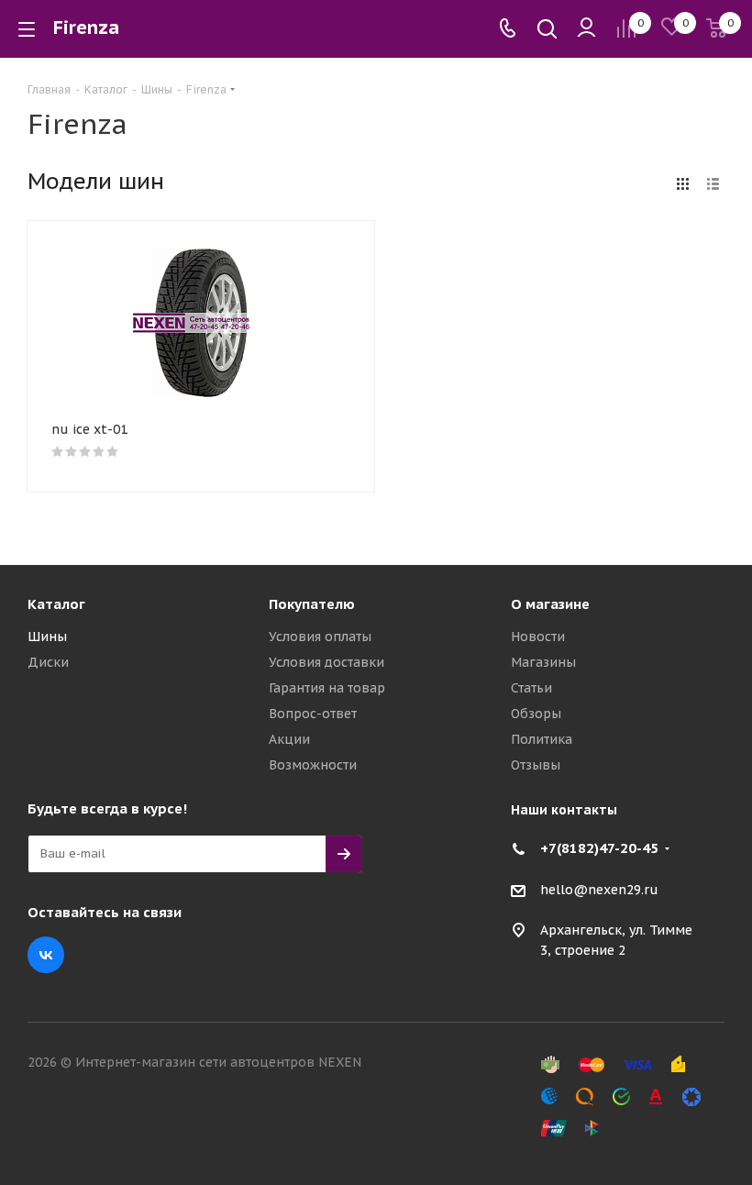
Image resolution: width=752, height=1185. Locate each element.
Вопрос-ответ (313, 713)
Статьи (531, 688)
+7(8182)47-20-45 (599, 848)
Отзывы (535, 765)
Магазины (543, 662)
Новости (538, 636)
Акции (289, 739)
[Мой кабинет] (586, 28)
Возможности (313, 765)
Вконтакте (46, 954)
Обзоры (536, 713)
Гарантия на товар (327, 688)
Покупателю (312, 604)
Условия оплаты (320, 636)
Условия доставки (326, 662)
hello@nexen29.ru (599, 889)
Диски (48, 662)
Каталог (56, 604)
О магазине (550, 604)
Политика (541, 739)
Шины (47, 636)
